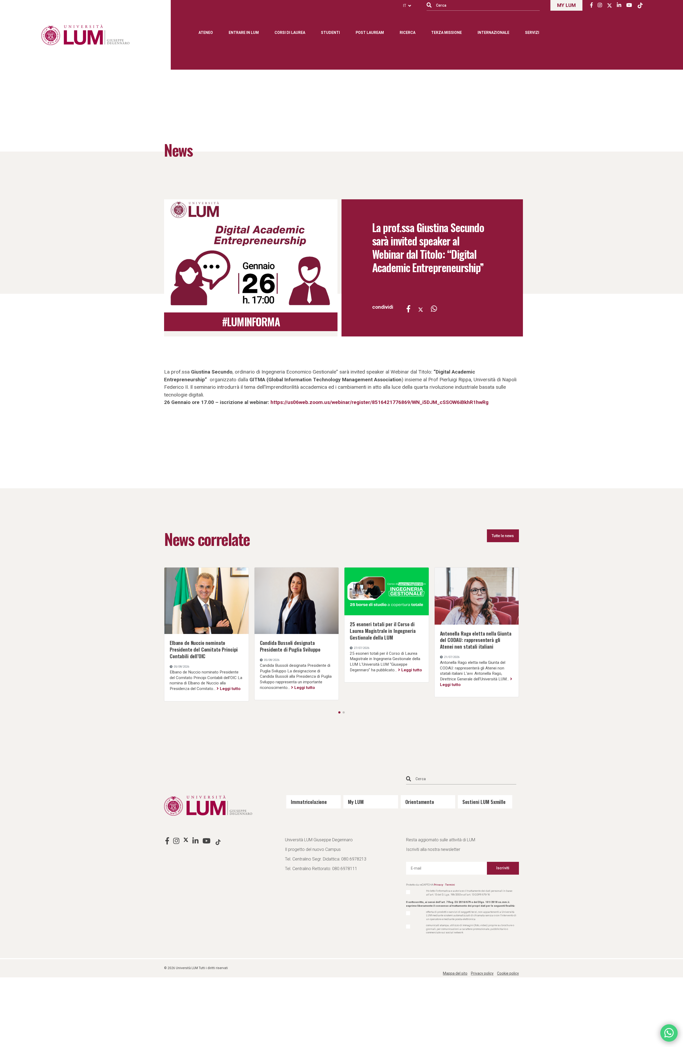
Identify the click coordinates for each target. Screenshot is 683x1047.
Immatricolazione (309, 801)
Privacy (438, 884)
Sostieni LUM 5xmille (484, 801)
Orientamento (419, 801)
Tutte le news (503, 536)
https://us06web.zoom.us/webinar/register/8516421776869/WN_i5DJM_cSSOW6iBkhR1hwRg (380, 402)
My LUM (355, 801)
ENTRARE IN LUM (244, 32)
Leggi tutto (231, 670)
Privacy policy (482, 973)
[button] (339, 712)
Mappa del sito (455, 973)
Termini (450, 884)
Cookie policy (508, 973)
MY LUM (566, 5)
